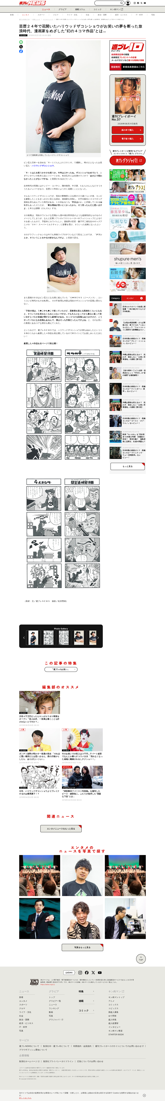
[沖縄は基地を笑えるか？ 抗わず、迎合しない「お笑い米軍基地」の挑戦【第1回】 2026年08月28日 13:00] (125, 875)
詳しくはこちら (25, 1098)
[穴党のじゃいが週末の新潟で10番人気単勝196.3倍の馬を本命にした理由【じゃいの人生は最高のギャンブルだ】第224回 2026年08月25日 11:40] (82, 918)
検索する (121, 3)
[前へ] (24, 637)
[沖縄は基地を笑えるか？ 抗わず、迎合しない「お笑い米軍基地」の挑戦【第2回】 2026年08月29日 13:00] (39, 875)
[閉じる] (144, 1095)
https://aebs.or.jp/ (47, 984)
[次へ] (98, 637)
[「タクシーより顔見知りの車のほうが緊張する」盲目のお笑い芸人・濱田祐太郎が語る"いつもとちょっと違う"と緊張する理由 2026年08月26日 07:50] (39, 918)
